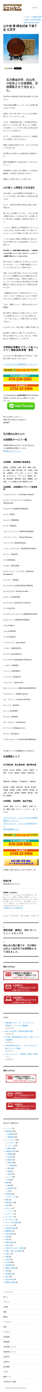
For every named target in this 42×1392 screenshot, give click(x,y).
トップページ (8, 1292)
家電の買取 (9, 1242)
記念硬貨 (8, 1274)
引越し (7, 1254)
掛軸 (9, 1171)
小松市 (7, 1245)
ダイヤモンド (10, 1220)
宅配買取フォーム (9, 1351)
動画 (7, 1200)
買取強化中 (9, 1202)
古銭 (7, 1237)
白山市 (7, 1259)
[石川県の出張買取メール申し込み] (21, 862)
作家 (21, 916)
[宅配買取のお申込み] (21, 1000)
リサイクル (9, 1225)
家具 (7, 1239)
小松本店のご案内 (9, 1381)
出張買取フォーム (9, 1347)
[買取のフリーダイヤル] (21, 975)
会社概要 (6, 1366)
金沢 (7, 1277)
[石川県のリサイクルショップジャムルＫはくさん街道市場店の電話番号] (21, 842)
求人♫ (5, 1297)
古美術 (5, 1307)
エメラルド (9, 1217)
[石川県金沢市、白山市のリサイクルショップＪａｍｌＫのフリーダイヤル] (21, 835)
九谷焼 (9, 1157)
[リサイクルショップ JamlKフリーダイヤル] (21, 370)
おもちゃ (8, 1208)
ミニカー (10, 1211)
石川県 (7, 1262)
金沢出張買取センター (11, 829)
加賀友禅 (10, 1188)
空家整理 (8, 1265)
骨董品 (9, 1154)
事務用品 (8, 1231)
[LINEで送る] (8, 68)
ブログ (5, 1371)
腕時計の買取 (10, 1268)
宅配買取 (10, 1137)
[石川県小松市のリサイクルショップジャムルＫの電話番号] (21, 852)
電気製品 (8, 1194)
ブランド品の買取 (11, 1222)
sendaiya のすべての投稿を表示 (13, 908)
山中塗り (33, 916)
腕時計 (9, 1148)
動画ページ (7, 1376)
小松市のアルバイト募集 (14, 1248)
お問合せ (6, 1361)
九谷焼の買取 (10, 1228)
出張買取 (26, 916)
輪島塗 (9, 1160)
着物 (9, 1185)
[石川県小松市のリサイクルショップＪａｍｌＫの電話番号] (21, 387)
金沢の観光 (9, 1279)
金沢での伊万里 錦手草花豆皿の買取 (19, 1031)
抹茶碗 (11, 1165)
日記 (7, 1205)
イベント (8, 1128)
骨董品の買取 (10, 1282)
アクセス (6, 1332)
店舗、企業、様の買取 (13, 1251)
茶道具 (9, 1163)
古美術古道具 (10, 1151)
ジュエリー (11, 1143)
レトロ (9, 1177)
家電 (5, 1327)
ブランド (10, 1145)
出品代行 (6, 1356)
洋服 (7, 1257)
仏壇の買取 (9, 1234)
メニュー (35, 7)
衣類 (7, 1271)
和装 (7, 1183)
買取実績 (8, 1131)
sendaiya (6, 916)
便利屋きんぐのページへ (12, 451)
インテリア (9, 1214)
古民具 (9, 1174)
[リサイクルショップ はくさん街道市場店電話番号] (21, 378)
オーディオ (11, 1197)
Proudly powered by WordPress (15, 1388)
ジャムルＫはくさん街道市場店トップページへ (20, 364)
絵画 (9, 1180)
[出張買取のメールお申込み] (21, 987)
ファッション (10, 1140)
